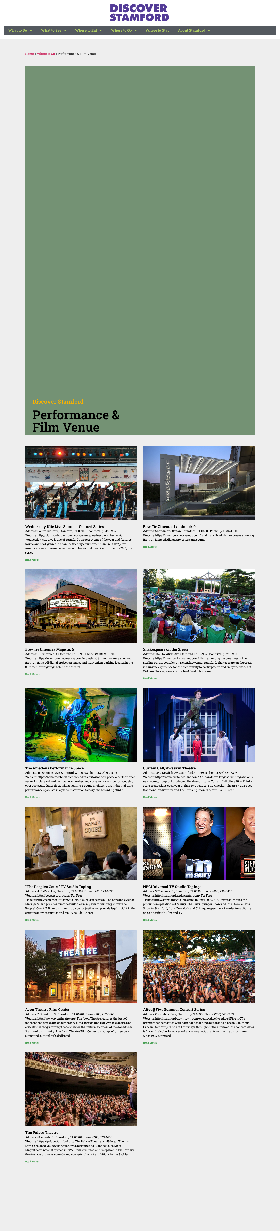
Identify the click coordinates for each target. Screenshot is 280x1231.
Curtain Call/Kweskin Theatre (169, 767)
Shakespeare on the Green (165, 649)
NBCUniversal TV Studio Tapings (172, 886)
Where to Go (121, 30)
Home (29, 54)
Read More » (32, 559)
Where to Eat (86, 30)
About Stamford (191, 30)
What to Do (17, 30)
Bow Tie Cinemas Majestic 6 (49, 649)
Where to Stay (158, 30)
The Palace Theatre (41, 1132)
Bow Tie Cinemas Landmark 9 (169, 526)
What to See (51, 30)
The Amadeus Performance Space (54, 767)
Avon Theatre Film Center (47, 1009)
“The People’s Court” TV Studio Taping (58, 886)
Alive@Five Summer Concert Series (174, 1009)
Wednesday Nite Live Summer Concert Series (64, 526)
